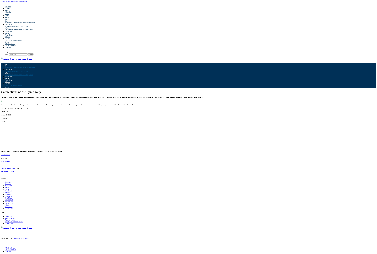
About (7, 17)
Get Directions (5, 155)
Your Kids (16, 22)
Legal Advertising (10, 40)
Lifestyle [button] (7, 28)
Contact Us (8, 216)
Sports (7, 33)
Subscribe (8, 12)
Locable (15, 238)
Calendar (7, 8)
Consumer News (18, 30)
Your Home (23, 22)
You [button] (6, 21)
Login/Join (8, 47)
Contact (7, 15)
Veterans (7, 37)
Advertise (8, 10)
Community (8, 182)
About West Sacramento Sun (14, 222)
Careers (7, 14)
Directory (8, 7)
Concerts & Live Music (8, 168)
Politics (26, 30)
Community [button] (8, 24)
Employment (15, 26)
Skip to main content (7, 1)
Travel (31, 30)
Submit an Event (10, 44)
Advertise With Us (10, 218)
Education (8, 26)
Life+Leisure (9, 30)
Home (7, 19)
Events (7, 42)
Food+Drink (8, 35)
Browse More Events (7, 171)
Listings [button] (7, 38)
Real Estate (8, 31)
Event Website (5, 161)
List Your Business (10, 45)
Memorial (19, 40)
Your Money (31, 22)
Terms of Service (10, 220)
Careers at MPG (10, 223)
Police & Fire (24, 26)
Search (7, 54)
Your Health (8, 22)
